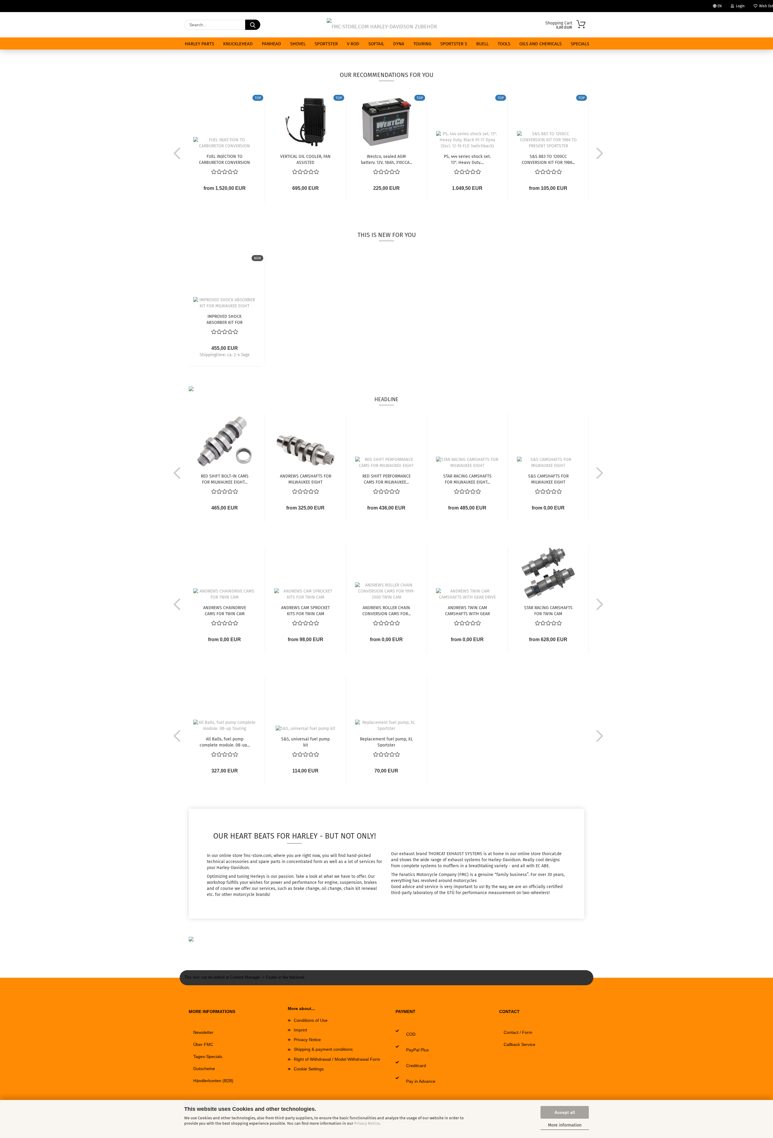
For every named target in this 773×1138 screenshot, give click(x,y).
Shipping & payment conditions (323, 1049)
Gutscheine (204, 1068)
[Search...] (252, 25)
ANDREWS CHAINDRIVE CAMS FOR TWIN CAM (224, 610)
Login (739, 6)
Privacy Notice (367, 1123)
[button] (175, 153)
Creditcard (416, 1065)
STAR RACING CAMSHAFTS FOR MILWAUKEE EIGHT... (467, 479)
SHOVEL (298, 43)
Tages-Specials (207, 1056)
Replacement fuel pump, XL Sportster (386, 742)
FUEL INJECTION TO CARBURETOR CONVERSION (224, 159)
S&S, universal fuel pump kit (305, 742)
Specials (580, 43)
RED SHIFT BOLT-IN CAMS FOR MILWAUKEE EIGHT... (225, 479)
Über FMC (203, 1044)
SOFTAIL (376, 43)
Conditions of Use (311, 1020)
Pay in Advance (420, 1081)
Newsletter (203, 1032)
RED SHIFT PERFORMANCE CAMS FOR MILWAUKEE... (386, 479)
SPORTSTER (326, 43)
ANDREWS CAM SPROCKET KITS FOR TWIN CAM (305, 610)
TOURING (422, 43)
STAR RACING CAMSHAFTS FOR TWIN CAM (548, 610)
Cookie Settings (309, 1068)
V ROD (353, 43)
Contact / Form (518, 1032)
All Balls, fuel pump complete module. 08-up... (225, 742)
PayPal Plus (417, 1049)
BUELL (482, 43)
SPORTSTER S (453, 43)
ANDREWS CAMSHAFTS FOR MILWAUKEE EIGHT (305, 479)
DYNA (398, 43)
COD (410, 1034)
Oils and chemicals (540, 43)
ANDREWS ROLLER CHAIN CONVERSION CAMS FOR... (386, 610)
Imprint (300, 1030)
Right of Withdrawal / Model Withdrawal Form (337, 1059)
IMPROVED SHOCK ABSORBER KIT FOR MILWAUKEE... (224, 319)
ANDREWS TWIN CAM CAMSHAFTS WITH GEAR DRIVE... (467, 610)
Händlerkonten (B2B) (213, 1080)
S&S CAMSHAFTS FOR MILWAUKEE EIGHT (548, 479)
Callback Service (519, 1044)
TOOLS (504, 43)
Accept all (564, 1112)
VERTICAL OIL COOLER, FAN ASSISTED (305, 159)
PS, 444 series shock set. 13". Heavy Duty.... (467, 159)
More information (565, 1125)
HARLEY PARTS (199, 43)
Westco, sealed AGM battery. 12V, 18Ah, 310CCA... (386, 159)
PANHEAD (271, 43)
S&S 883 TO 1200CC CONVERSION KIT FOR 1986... (548, 159)
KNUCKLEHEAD (238, 43)
